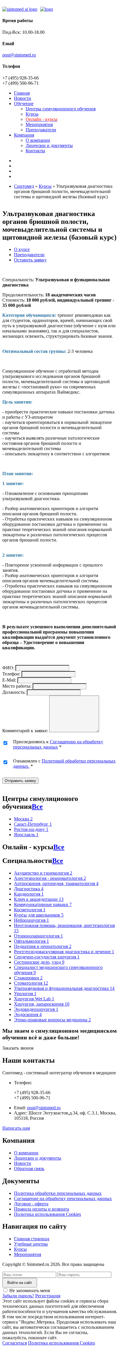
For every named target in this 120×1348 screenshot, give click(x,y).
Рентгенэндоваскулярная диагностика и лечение (64, 951)
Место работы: (16, 686)
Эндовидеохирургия (36, 1009)
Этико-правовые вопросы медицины (52, 1019)
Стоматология (31, 983)
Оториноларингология (38, 935)
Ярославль (26, 834)
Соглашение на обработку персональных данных (63, 1198)
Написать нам (16, 1128)
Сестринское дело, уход (39, 962)
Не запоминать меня (29, 1290)
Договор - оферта (31, 1203)
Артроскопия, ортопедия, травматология (56, 883)
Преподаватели (41, 129)
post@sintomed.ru (19, 54)
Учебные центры (31, 1243)
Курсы (32, 114)
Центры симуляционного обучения (61, 108)
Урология (25, 993)
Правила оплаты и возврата (41, 1209)
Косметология (29, 909)
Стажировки (28, 977)
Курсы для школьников (38, 914)
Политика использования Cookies (47, 1214)
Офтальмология (31, 941)
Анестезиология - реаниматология (50, 878)
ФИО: (8, 667)
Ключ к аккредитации (38, 899)
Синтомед (24, 186)
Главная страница (31, 1238)
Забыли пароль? (18, 1295)
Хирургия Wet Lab (34, 998)
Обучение (23, 103)
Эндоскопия (28, 1014)
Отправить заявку (20, 781)
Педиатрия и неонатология (42, 946)
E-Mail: (9, 679)
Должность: (14, 692)
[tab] (22, 249)
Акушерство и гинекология (43, 873)
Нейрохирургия (31, 920)
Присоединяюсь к (58, 744)
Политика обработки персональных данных (58, 1193)
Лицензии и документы (49, 145)
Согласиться (14, 1342)
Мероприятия (39, 124)
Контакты (35, 150)
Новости (22, 98)
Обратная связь (29, 1168)
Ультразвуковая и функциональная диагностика (64, 988)
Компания (24, 134)
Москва (23, 818)
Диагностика (28, 888)
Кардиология (29, 893)
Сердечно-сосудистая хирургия (47, 956)
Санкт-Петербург (33, 824)
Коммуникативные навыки (43, 904)
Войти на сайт (19, 1282)
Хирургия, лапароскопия (41, 1004)
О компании (38, 140)
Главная (22, 93)
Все (37, 806)
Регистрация (47, 1295)
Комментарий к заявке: (25, 730)
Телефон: (11, 673)
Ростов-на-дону (31, 829)
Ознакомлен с (64, 763)
